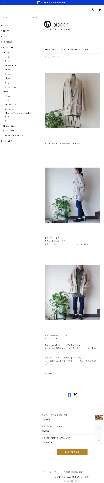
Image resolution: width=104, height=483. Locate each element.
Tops (7, 57)
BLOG (4, 37)
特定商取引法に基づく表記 (73, 472)
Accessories (10, 87)
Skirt (7, 70)
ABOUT (5, 31)
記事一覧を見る (72, 452)
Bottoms (9, 74)
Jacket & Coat (11, 65)
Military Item (9, 126)
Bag (7, 83)
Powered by (69, 481)
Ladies (7, 52)
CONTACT (6, 141)
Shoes (8, 78)
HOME (4, 25)
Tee (7, 100)
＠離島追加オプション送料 (14, 135)
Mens (5, 92)
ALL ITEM (6, 42)
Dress (7, 61)
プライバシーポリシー (52, 472)
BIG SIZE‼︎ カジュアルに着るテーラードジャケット (67, 50)
